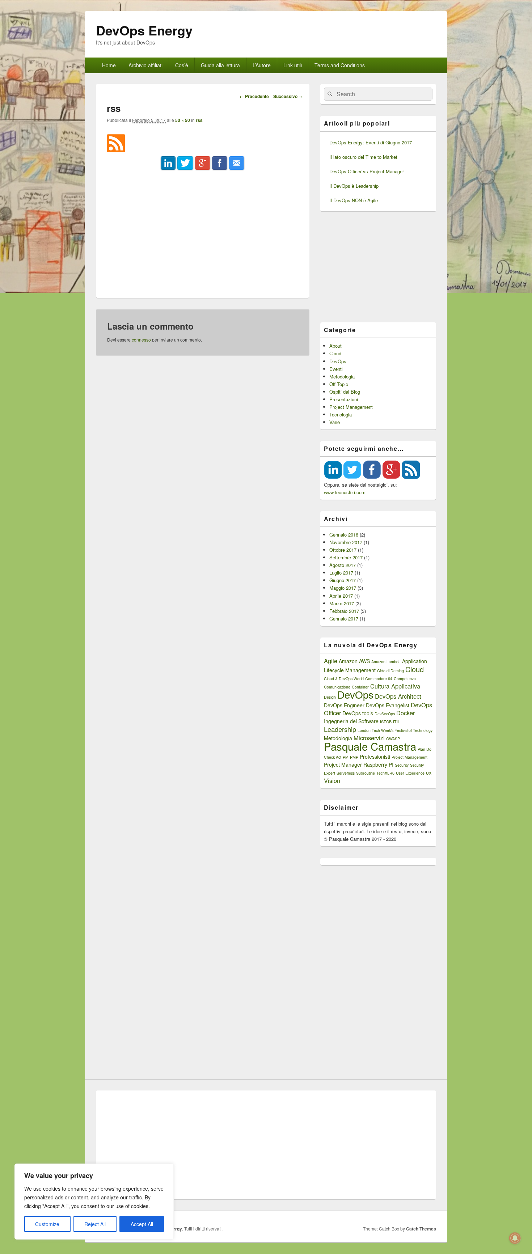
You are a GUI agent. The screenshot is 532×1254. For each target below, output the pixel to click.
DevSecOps (385, 713)
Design (330, 697)
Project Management (351, 406)
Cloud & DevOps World (344, 678)
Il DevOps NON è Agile (353, 200)
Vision (332, 780)
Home (109, 65)
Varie (334, 422)
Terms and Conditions (339, 65)
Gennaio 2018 (343, 534)
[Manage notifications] (515, 1238)
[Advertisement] (203, 229)
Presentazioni (343, 399)
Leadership (340, 729)
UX (428, 773)
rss (199, 120)
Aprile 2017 (341, 595)
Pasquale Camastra (370, 746)
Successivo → (288, 96)
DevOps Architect (398, 696)
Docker (405, 712)
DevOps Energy (144, 30)
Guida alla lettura (220, 65)
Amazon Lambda (386, 661)
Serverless (346, 773)
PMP (354, 757)
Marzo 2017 (341, 603)
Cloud (335, 353)
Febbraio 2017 (344, 610)
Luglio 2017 (341, 572)
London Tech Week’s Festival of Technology (395, 730)
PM (346, 757)
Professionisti (375, 756)
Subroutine (365, 773)
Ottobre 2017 (342, 549)
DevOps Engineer (344, 705)
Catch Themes (421, 1228)
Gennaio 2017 (343, 618)
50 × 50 (182, 120)
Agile (330, 660)
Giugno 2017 (342, 580)
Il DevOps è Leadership (354, 185)
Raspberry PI (378, 764)
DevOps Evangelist (387, 705)
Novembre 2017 (345, 542)
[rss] (116, 150)
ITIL (396, 721)
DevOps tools (357, 713)
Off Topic (338, 384)
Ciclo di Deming (390, 670)
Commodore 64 (378, 678)
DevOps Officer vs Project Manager (366, 171)
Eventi (336, 368)
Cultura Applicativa (395, 686)
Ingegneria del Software (351, 721)
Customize (47, 1224)
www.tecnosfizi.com (345, 492)
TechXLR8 (385, 773)
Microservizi (369, 737)
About (335, 345)
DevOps (337, 361)
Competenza (405, 678)
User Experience (410, 773)
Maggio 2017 (342, 587)
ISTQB (386, 721)
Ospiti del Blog (344, 391)
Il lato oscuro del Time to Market (363, 156)
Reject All (95, 1224)
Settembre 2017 (346, 557)
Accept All (142, 1224)
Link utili (292, 65)
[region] (94, 1202)
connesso (141, 339)
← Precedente (254, 96)
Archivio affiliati (145, 65)
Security (402, 765)
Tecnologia (340, 414)
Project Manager (343, 764)
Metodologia (342, 376)
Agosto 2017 (342, 565)
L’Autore (262, 65)
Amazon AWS (354, 661)
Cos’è (181, 65)
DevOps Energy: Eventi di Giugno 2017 (370, 142)
